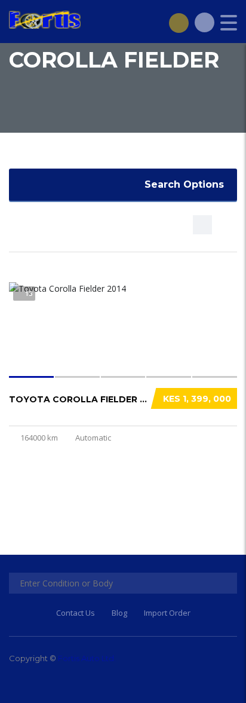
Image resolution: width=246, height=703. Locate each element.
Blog (119, 612)
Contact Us (75, 612)
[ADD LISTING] (179, 22)
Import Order (167, 612)
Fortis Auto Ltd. (87, 658)
